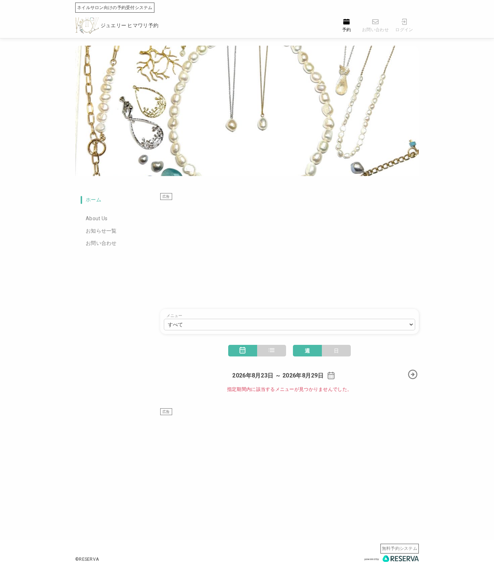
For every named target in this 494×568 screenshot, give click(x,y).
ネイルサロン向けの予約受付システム (115, 7)
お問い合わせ (101, 243)
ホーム (93, 199)
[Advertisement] (289, 251)
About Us (96, 218)
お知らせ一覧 (101, 231)
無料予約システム (399, 548)
